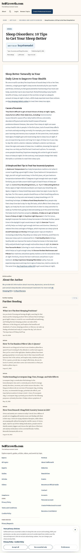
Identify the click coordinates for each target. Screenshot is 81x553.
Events (43, 479)
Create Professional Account (51, 505)
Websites (44, 468)
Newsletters (45, 473)
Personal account (47, 500)
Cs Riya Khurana (20, 291)
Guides (4, 473)
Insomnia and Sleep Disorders (30, 20)
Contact (44, 490)
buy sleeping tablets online (18, 101)
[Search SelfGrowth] (10, 11)
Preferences (65, 547)
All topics (5, 462)
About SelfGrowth (47, 462)
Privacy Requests (7, 523)
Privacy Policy (6, 502)
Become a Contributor (49, 511)
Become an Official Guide (50, 485)
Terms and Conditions (9, 508)
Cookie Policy (6, 513)
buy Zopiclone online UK (26, 266)
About (4, 11)
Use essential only (40, 547)
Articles (13, 20)
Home (5, 20)
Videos (4, 485)
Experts (4, 468)
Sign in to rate (31, 55)
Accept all (15, 547)
